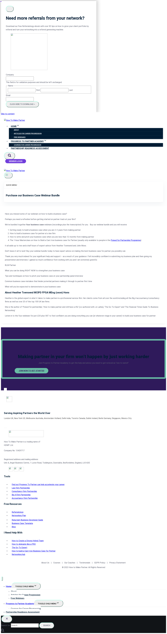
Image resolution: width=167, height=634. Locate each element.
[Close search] (6, 619)
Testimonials (85, 563)
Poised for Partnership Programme (126, 240)
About (16, 130)
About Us (45, 563)
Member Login (15, 161)
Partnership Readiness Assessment (30, 148)
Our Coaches (69, 563)
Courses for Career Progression (27, 145)
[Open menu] (8, 175)
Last (71, 90)
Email (8, 95)
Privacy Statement (117, 563)
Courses (56, 563)
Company (10, 75)
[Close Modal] (10, 9)
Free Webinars (19, 137)
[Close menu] (2, 579)
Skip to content (8, 114)
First (38, 90)
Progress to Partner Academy (20, 603)
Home (8, 586)
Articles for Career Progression (28, 133)
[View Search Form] (9, 155)
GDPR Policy (99, 563)
